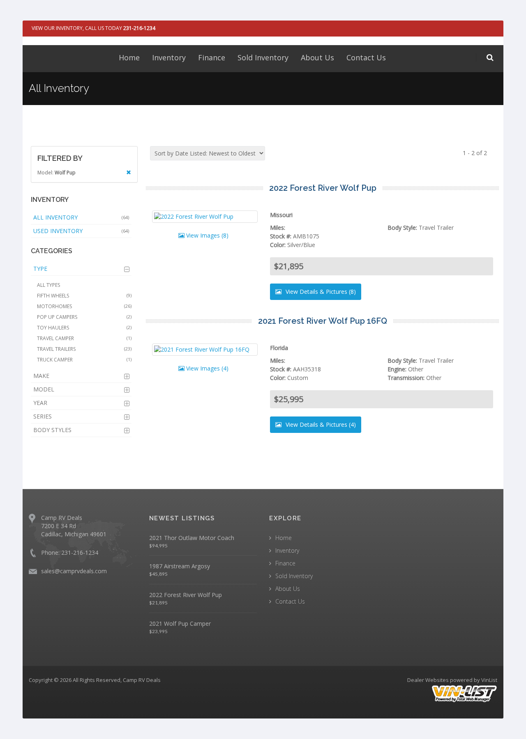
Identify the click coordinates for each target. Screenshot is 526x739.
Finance (211, 57)
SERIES (42, 416)
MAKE (41, 376)
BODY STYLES (52, 430)
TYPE (40, 268)
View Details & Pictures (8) (320, 291)
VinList (489, 680)
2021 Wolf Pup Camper (180, 623)
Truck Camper (84, 359)
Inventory (169, 57)
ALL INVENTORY (81, 217)
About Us (317, 57)
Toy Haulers (84, 327)
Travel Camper (84, 338)
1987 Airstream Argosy (179, 566)
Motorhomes (84, 306)
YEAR (40, 403)
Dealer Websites (428, 680)
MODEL (43, 389)
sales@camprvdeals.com (74, 571)
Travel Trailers (84, 348)
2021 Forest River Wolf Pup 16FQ (322, 321)
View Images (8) (206, 235)
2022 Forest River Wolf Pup (322, 188)
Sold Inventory (263, 57)
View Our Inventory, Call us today (93, 28)
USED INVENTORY (81, 231)
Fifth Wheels (84, 295)
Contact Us (366, 57)
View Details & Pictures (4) (320, 424)
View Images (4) (206, 368)
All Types (48, 284)
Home (129, 57)
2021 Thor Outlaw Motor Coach (191, 538)
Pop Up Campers (84, 316)
